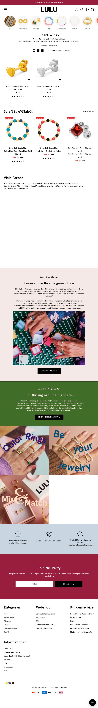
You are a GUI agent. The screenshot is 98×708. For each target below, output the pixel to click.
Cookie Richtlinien (44, 628)
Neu (6, 614)
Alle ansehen (88, 111)
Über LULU (8, 649)
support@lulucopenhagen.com (80, 545)
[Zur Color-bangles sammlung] (34, 226)
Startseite (44, 45)
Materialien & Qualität (79, 625)
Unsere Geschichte (12, 652)
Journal (7, 660)
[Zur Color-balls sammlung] (79, 244)
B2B (5, 670)
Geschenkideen (10, 628)
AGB (38, 621)
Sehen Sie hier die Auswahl (49, 417)
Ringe (6, 625)
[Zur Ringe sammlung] (79, 208)
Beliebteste (9, 617)
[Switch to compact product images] (42, 50)
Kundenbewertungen (79, 628)
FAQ (72, 621)
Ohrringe (7, 621)
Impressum (9, 667)
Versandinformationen (45, 614)
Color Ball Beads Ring (18, 151)
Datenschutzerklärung (45, 625)
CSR (6, 663)
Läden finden (75, 617)
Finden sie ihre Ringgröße (81, 632)
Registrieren (68, 584)
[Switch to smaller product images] (38, 50)
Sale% (6, 632)
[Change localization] (87, 9)
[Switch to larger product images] (34, 50)
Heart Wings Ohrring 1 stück (18, 88)
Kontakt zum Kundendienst (82, 614)
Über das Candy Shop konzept (17, 656)
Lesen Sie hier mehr (49, 371)
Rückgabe (40, 617)
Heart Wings (53, 45)
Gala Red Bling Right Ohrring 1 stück (80, 152)
